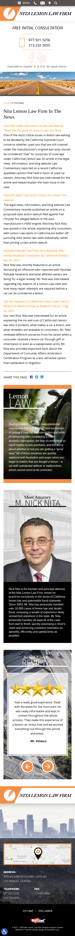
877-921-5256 (39, 40)
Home (6, 102)
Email (43, 3)
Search (55, 3)
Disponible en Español (19, 66)
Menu (26, 3)
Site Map (28, 911)
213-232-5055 (39, 45)
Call (35, 3)
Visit (49, 3)
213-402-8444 (42, 893)
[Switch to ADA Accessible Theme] (4, 931)
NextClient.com (53, 930)
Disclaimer (45, 911)
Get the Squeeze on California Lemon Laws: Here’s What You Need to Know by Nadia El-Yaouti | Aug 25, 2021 (36, 306)
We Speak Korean (56, 66)
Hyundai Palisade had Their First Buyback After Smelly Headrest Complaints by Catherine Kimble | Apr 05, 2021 (36, 255)
